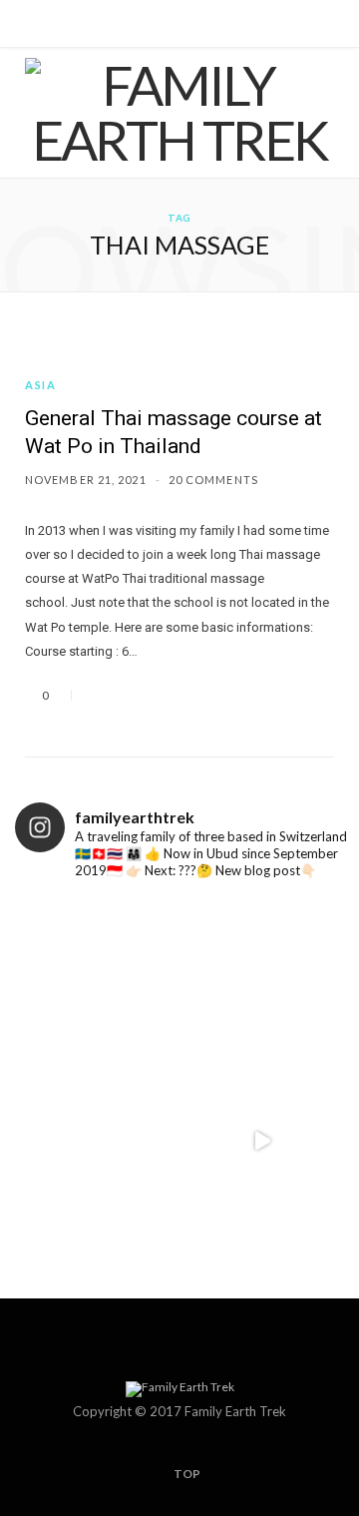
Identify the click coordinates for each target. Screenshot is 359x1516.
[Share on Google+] (148, 695)
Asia (41, 384)
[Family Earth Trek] (179, 113)
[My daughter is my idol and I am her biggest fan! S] (261, 976)
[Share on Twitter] (124, 695)
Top (186, 1473)
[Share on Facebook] (100, 695)
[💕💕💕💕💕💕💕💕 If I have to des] (261, 1141)
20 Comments (213, 479)
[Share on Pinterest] (172, 695)
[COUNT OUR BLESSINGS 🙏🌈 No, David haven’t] (97, 976)
